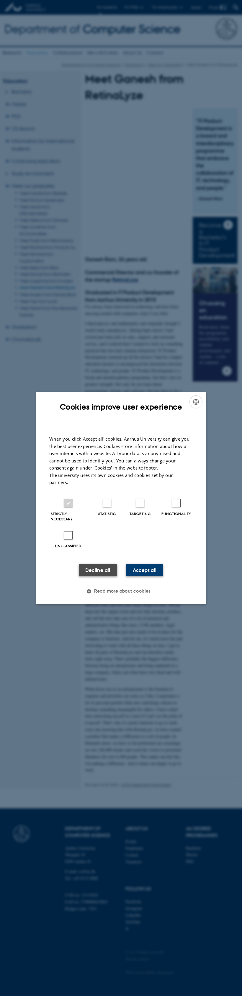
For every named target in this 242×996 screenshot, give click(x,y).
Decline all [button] (97, 570)
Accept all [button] (145, 570)
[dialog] (121, 498)
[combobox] (196, 402)
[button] (121, 591)
